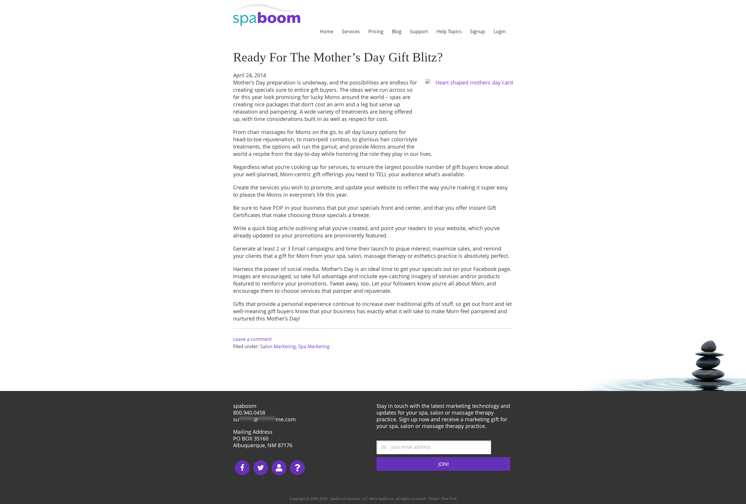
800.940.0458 (249, 412)
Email (433, 498)
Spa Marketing (314, 346)
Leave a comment (252, 339)
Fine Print (449, 498)
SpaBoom (271, 15)
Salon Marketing (278, 346)
